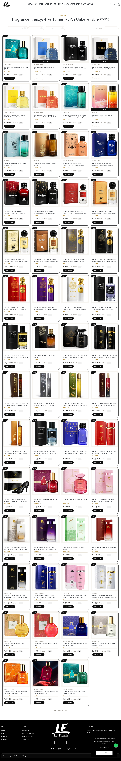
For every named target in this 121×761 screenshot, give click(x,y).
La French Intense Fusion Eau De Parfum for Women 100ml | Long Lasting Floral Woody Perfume (45, 597)
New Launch (35, 4)
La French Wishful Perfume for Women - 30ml (14, 644)
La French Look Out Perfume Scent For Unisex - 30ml (74, 692)
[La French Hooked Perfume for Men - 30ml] (16, 49)
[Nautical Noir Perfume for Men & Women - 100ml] (16, 145)
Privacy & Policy (104, 747)
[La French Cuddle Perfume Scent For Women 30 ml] (46, 481)
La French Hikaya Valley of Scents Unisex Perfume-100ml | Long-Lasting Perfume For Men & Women (15, 309)
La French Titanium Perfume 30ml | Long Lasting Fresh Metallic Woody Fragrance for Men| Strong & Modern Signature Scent (16, 454)
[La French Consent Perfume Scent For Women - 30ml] (75, 625)
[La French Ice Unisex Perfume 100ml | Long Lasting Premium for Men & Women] (75, 433)
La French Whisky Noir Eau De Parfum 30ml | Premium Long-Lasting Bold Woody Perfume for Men (16, 405)
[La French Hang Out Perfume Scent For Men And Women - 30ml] (16, 673)
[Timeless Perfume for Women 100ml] (75, 481)
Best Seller (50, 4)
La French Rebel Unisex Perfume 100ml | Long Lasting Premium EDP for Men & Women (74, 69)
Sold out (38, 78)
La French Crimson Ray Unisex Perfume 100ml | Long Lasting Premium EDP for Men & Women (15, 213)
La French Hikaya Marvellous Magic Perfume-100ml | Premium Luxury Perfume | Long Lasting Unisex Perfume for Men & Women (104, 262)
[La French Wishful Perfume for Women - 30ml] (16, 625)
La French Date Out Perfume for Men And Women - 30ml (46, 692)
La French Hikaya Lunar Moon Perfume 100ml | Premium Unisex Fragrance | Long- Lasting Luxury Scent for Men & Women (74, 310)
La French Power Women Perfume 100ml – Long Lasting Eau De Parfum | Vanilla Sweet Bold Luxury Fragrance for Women (16, 550)
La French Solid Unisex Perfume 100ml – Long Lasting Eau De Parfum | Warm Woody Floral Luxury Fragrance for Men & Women (46, 118)
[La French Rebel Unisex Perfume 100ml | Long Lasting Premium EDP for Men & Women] (75, 49)
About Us (4, 736)
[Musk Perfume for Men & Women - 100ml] (46, 145)
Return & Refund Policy (28, 733)
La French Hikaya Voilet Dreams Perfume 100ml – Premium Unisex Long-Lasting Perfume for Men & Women (45, 310)
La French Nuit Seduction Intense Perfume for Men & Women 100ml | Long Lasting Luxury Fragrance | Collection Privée (46, 454)
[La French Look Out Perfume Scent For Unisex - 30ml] (75, 673)
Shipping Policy (26, 739)
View (16, 61)
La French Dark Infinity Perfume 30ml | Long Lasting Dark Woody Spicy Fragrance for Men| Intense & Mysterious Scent (104, 406)
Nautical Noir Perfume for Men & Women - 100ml (15, 164)
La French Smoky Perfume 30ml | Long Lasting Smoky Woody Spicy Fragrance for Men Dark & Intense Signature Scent (45, 406)
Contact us (4, 739)
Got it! (104, 753)
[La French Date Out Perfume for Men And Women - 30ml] (46, 673)
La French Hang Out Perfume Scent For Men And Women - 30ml (15, 692)
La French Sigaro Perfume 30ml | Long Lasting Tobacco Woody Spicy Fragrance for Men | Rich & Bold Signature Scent (74, 406)
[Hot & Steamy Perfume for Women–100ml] (105, 529)
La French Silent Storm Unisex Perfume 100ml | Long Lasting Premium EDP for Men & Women (73, 165)
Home (3, 731)
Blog (2, 733)
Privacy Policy (25, 731)
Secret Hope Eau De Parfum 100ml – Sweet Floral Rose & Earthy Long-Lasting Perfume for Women (75, 597)
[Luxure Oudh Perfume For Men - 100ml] (46, 337)
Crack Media (72, 749)
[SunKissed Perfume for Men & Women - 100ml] (105, 97)
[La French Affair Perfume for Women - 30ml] (46, 625)
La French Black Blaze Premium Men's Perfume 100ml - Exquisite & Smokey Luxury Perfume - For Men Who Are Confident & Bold (104, 358)
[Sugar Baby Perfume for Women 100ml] (75, 529)
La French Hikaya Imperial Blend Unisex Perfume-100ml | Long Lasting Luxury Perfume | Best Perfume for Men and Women (73, 262)
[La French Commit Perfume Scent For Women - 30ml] (105, 625)
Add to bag (9, 78)
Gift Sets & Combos (81, 4)
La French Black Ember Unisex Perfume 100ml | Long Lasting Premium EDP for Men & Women (44, 213)
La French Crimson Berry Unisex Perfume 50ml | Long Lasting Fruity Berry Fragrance (74, 213)
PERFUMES (63, 4)
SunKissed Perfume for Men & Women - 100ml (102, 116)
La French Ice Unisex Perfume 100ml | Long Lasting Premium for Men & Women (75, 453)
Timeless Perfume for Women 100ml (75, 499)
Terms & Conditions (27, 736)
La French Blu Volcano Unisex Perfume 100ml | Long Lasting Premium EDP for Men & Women (103, 165)
